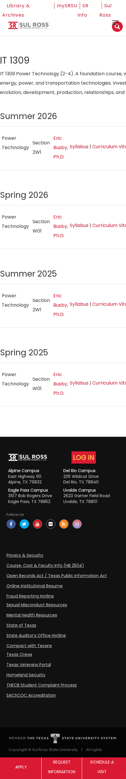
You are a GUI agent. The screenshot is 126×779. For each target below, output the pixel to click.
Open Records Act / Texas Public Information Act (56, 576)
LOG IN (83, 457)
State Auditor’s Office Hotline (36, 635)
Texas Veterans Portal (28, 665)
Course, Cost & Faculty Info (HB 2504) (45, 565)
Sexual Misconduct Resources (36, 605)
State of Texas (21, 625)
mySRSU (67, 5)
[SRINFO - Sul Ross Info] (28, 27)
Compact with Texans (29, 646)
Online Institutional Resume (34, 586)
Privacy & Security (24, 555)
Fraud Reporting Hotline (30, 596)
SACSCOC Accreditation (31, 695)
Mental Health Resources (31, 615)
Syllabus (79, 146)
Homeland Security (25, 675)
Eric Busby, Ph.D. (60, 147)
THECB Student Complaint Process (41, 685)
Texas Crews (19, 654)
